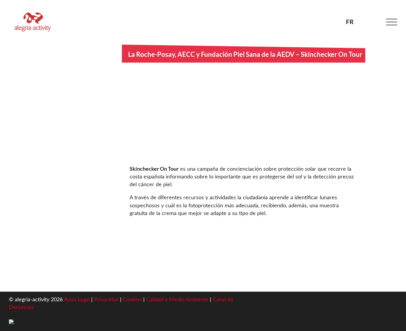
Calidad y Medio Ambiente (178, 299)
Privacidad (106, 299)
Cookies (133, 299)
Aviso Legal (77, 299)
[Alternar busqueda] (374, 22)
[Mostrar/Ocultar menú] (392, 22)
